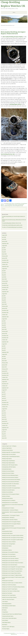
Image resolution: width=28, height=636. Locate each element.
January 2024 (4, 283)
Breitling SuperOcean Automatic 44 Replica (10, 558)
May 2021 (4, 350)
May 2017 (4, 396)
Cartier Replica (5, 601)
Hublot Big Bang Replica (6, 603)
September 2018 (5, 379)
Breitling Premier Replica (7, 546)
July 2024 (4, 270)
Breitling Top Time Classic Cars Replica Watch (11, 591)
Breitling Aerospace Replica (9, 203)
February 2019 (5, 369)
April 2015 (4, 436)
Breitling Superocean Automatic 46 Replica (10, 560)
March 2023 (4, 304)
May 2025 (4, 251)
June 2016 (4, 413)
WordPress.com (14, 634)
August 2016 (4, 408)
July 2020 (4, 356)
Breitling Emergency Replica (7, 498)
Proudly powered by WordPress (9, 633)
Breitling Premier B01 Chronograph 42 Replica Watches (12, 535)
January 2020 (4, 364)
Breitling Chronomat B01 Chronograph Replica (11, 487)
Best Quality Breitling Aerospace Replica (13, 36)
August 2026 (4, 235)
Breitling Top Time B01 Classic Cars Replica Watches (12, 582)
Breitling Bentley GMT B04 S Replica (9, 467)
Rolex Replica (4, 624)
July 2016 (4, 410)
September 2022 (5, 316)
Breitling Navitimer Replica (7, 531)
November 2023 (5, 287)
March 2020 (4, 360)
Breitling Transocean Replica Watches (9, 597)
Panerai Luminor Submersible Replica (9, 618)
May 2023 (4, 300)
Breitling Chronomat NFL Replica (8, 490)
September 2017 (5, 387)
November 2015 (5, 423)
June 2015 (4, 431)
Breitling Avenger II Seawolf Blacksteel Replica (11, 456)
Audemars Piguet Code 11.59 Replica (9, 446)
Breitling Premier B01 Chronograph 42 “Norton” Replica (12, 537)
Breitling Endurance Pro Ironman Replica (10, 502)
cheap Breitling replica (8, 205)
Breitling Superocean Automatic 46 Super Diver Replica (12, 562)
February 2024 (5, 281)
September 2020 (5, 352)
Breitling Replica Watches (7, 550)
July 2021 (4, 346)
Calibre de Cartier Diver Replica (8, 599)
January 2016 (4, 421)
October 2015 (4, 425)
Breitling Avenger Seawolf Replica (8, 460)
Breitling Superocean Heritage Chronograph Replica (12, 571)
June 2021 (4, 348)
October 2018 (4, 377)
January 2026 (4, 241)
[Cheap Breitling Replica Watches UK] (14, 22)
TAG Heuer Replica (5, 628)
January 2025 (4, 258)
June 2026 (4, 237)
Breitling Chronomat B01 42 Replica (9, 485)
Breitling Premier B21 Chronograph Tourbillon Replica (12, 539)
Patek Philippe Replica (6, 622)
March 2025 (4, 254)
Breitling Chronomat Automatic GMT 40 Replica (11, 479)
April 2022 (4, 327)
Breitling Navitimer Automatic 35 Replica (10, 519)
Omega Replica (5, 612)
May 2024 (4, 274)
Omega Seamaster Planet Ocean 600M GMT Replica (12, 614)
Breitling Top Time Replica (7, 593)
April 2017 (4, 398)
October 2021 (4, 339)
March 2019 (4, 367)
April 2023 (4, 302)
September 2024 (5, 266)
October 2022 (4, 314)
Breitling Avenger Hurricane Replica (9, 454)
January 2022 (4, 333)
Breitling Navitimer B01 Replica (8, 525)
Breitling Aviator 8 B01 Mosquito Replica (10, 464)
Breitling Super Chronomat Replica (8, 554)
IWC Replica (4, 609)
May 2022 (4, 325)
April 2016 (4, 417)
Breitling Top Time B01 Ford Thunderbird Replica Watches (13, 586)
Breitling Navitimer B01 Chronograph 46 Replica (11, 523)
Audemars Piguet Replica (7, 448)
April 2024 (4, 277)
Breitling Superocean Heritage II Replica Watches (11, 573)
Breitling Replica (18, 203)
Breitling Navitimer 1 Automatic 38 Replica (10, 510)
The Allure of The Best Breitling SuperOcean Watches (12, 227)
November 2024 (5, 262)
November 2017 (5, 383)
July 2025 (4, 247)
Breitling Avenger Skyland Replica (8, 462)
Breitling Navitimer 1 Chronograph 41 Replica (11, 515)
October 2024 (4, 264)
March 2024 (4, 279)
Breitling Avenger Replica (7, 458)
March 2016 (4, 419)
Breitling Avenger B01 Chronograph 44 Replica (11, 452)
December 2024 (5, 260)
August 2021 (4, 344)
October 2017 (4, 385)
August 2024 (4, 268)
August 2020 (4, 354)
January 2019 (4, 371)
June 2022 (4, 323)
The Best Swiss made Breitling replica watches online (12, 225)
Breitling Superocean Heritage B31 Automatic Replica (12, 569)
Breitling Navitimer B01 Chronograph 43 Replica (11, 521)
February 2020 (5, 362)
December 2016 (5, 402)
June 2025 (4, 249)
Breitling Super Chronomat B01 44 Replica (10, 552)
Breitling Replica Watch (15, 104)
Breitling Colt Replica (6, 496)
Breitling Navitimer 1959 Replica (8, 517)
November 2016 (5, 404)
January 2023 (4, 308)
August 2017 (4, 390)
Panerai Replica (5, 620)
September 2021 (5, 341)
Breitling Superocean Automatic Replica (9, 564)
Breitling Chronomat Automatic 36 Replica (10, 477)
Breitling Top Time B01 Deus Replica (9, 584)
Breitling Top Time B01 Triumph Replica (9, 589)
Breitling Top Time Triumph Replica (9, 595)
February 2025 (5, 256)
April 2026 (4, 239)
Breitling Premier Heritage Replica (8, 543)
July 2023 (4, 295)
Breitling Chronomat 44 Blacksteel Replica (10, 475)
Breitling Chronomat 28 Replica (8, 471)
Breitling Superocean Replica (7, 580)
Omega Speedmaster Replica (7, 616)
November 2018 (5, 375)
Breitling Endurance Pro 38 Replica (8, 500)
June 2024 (4, 272)
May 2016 (4, 415)
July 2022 (4, 321)
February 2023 (5, 306)
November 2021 (5, 337)
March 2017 (4, 400)
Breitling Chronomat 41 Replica (8, 473)
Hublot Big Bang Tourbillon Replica (9, 605)
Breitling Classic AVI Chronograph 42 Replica (10, 494)
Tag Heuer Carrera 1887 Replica (8, 626)
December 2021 (5, 335)
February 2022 (5, 331)
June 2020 (4, 358)
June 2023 (4, 297)
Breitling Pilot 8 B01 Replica (7, 533)
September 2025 (5, 243)
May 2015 (4, 433)
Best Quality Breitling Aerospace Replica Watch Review (13, 33)
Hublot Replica (5, 607)
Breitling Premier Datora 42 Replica (9, 541)
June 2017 (4, 394)
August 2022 (4, 318)
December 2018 (5, 373)
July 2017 (4, 392)
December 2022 (5, 310)
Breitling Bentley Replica (6, 469)
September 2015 (5, 427)
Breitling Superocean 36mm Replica (9, 556)
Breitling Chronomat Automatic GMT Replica (10, 481)
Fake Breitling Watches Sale (8, 154)
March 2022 (4, 329)
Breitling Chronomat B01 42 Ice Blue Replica (10, 483)
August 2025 (4, 245)
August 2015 (4, 429)
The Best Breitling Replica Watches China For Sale (11, 223)
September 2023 (5, 291)
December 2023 (5, 285)
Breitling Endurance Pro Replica (8, 508)
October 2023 (4, 289)
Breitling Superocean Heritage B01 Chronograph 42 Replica (13, 566)
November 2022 (5, 312)
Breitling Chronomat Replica (7, 492)
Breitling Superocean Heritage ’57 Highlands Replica (12, 575)
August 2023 (4, 293)
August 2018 (4, 381)
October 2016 (4, 406)
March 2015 (4, 438)
